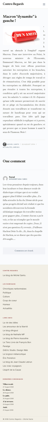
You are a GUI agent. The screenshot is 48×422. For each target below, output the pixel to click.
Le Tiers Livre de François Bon (17, 342)
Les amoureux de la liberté (15, 326)
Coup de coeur (10, 300)
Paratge (6, 346)
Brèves (16, 147)
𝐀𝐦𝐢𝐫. (5, 407)
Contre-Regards (13, 4)
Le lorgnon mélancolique (14, 354)
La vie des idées (10, 322)
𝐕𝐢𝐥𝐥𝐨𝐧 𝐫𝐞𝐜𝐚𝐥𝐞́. (8, 384)
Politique (7, 292)
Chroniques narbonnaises (14, 288)
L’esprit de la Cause (12, 370)
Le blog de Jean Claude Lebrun (17, 362)
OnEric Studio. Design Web (15, 350)
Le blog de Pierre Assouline (15, 338)
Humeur (6, 304)
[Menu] (44, 4)
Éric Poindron (9, 358)
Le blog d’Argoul (10, 330)
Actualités (7, 147)
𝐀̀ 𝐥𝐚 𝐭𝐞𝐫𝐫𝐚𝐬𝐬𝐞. (8, 402)
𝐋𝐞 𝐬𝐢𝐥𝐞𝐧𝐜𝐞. (7, 390)
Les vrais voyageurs (12, 366)
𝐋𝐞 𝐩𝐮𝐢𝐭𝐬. (6, 396)
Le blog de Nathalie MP (14, 334)
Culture (6, 296)
